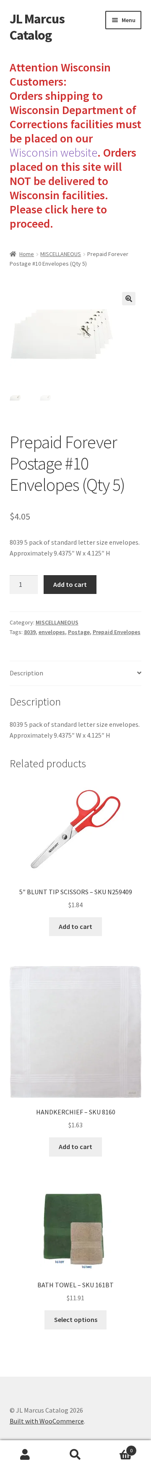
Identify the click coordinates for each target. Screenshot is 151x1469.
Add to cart (70, 584)
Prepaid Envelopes (117, 632)
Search (75, 1455)
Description (26, 673)
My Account (25, 1455)
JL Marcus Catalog (37, 26)
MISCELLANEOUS (60, 254)
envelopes (52, 632)
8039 (30, 632)
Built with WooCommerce (47, 1421)
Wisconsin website (53, 152)
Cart (117, 1447)
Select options (75, 1319)
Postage (79, 632)
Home (26, 254)
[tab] (76, 673)
